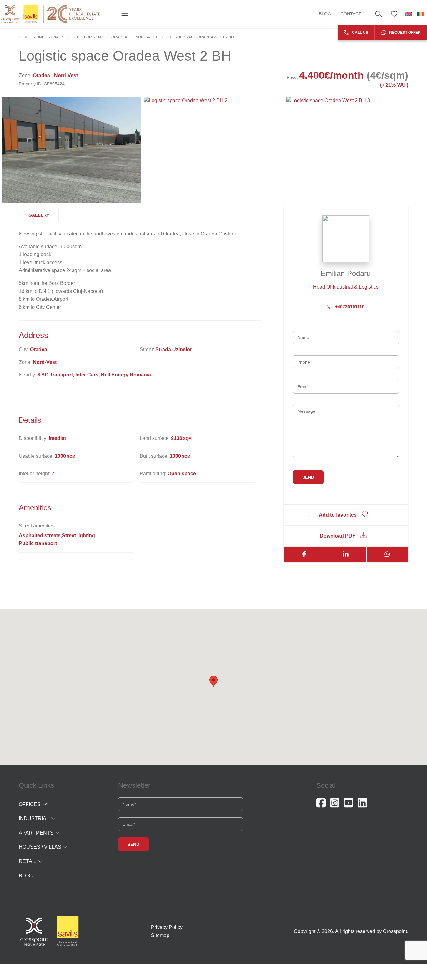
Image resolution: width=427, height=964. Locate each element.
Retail (27, 861)
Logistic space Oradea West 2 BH (200, 37)
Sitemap (160, 935)
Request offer (404, 32)
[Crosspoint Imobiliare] (50, 14)
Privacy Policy (167, 927)
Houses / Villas (40, 847)
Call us (359, 32)
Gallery (38, 215)
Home (24, 37)
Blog (325, 13)
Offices (30, 804)
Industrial (34, 818)
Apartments (36, 832)
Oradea (119, 37)
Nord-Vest (146, 37)
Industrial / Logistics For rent (70, 37)
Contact (350, 13)
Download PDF (337, 535)
